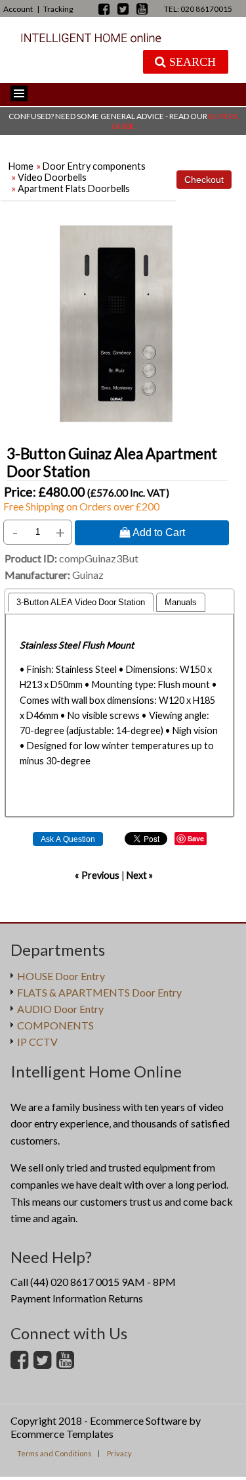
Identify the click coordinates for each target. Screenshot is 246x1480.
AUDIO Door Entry (60, 1008)
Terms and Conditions (54, 1453)
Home (21, 166)
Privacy (119, 1453)
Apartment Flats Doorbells (74, 188)
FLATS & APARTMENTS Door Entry (99, 992)
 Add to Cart (152, 532)
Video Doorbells (52, 177)
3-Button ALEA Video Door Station (80, 602)
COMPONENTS (55, 1025)
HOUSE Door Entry (61, 976)
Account (18, 9)
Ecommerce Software (138, 1420)
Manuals (181, 602)
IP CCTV (37, 1041)
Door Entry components (94, 166)
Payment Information (58, 1298)
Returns (125, 1298)
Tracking (58, 9)
